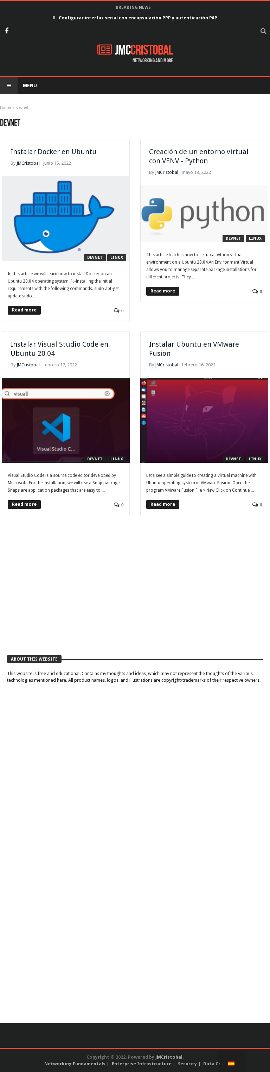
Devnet (95, 257)
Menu (30, 85)
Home (5, 107)
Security (187, 1063)
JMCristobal (28, 163)
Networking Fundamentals (74, 1063)
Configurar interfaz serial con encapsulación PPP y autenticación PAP (138, 17)
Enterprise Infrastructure (142, 1063)
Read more (24, 310)
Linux (116, 257)
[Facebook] (6, 31)
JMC (144, 50)
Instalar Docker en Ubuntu (54, 151)
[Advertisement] (135, 592)
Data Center (217, 1063)
